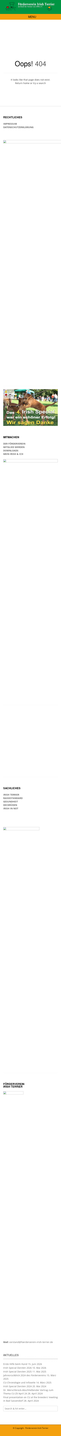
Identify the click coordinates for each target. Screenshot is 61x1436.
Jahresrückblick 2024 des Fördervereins (24, 1375)
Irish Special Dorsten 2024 (17, 1386)
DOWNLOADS (10, 450)
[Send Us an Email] (31, 1432)
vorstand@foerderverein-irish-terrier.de (31, 1342)
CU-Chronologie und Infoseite (19, 1382)
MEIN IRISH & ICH (13, 454)
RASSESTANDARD (13, 798)
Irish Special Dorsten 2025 (17, 1371)
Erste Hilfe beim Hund (15, 1364)
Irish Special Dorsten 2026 (17, 1367)
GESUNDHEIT (10, 801)
